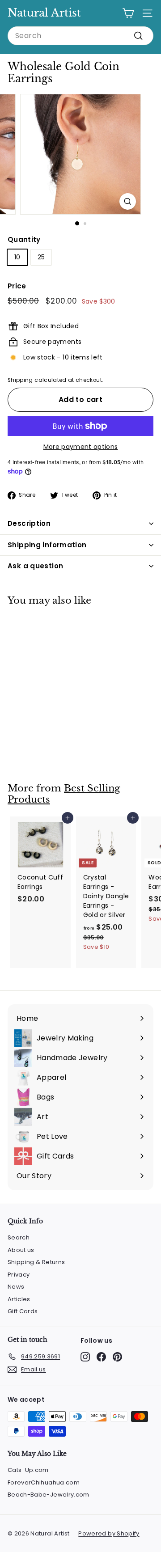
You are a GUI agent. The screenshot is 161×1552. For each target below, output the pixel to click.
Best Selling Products (64, 793)
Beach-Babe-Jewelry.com (48, 1494)
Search (19, 1237)
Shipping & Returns (36, 1262)
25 (41, 257)
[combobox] (80, 35)
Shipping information (47, 545)
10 (17, 257)
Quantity (24, 239)
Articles (19, 1299)
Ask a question (35, 566)
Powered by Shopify (108, 1533)
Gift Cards (23, 1311)
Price (17, 286)
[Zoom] (127, 201)
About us (21, 1250)
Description (29, 523)
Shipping (20, 380)
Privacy (19, 1274)
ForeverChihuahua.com (44, 1482)
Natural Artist (44, 12)
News (16, 1286)
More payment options (80, 446)
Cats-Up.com (28, 1470)
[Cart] (128, 13)
